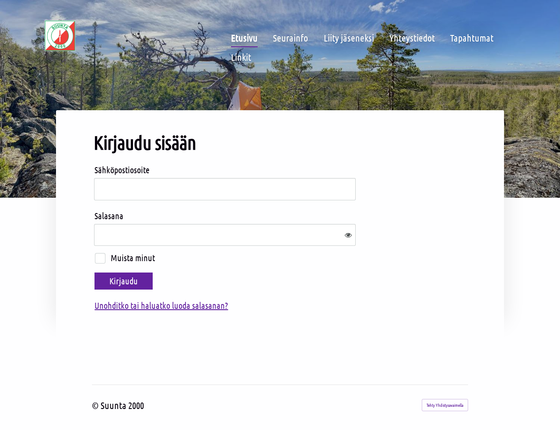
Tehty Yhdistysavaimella (445, 405)
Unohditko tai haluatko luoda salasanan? (161, 305)
